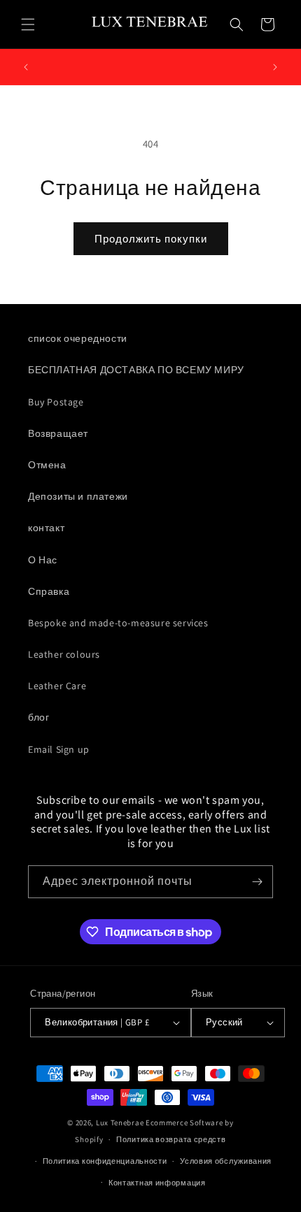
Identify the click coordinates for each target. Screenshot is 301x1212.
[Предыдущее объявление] (25, 67)
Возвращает (58, 433)
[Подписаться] (256, 881)
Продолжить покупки (150, 238)
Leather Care (57, 685)
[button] (28, 24)
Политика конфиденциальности (105, 1161)
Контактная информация (157, 1183)
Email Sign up (59, 749)
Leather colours (64, 654)
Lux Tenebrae (120, 1122)
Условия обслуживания (226, 1161)
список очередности (77, 338)
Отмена (47, 465)
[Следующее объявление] (275, 67)
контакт (46, 527)
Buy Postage (56, 402)
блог (38, 717)
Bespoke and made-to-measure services (118, 622)
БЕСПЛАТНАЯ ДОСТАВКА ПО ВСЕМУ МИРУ (136, 369)
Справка (48, 591)
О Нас (42, 560)
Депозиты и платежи (78, 496)
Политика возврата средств (171, 1139)
